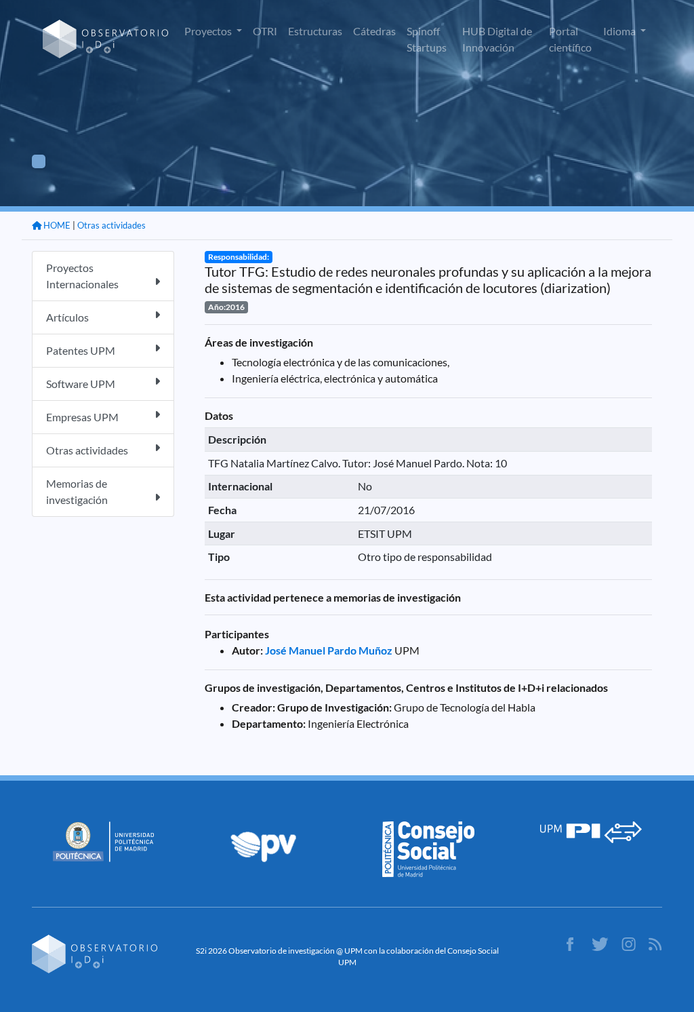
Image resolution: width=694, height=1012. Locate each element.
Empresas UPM (82, 416)
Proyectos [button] (209, 30)
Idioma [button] (620, 30)
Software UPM (80, 383)
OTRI (265, 30)
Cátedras (374, 30)
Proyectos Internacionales (82, 275)
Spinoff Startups (427, 39)
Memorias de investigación (77, 491)
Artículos (67, 317)
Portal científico (570, 39)
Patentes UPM (80, 350)
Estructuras (315, 30)
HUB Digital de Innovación (497, 39)
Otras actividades (111, 225)
